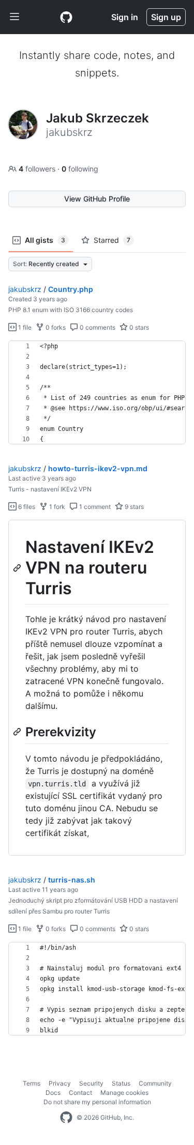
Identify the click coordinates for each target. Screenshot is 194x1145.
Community (155, 1083)
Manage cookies (124, 1092)
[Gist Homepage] (66, 17)
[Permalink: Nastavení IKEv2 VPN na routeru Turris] (18, 568)
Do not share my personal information (97, 1102)
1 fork (56, 506)
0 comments (96, 327)
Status (121, 1083)
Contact (80, 1092)
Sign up (166, 17)
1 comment (94, 506)
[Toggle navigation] (14, 17)
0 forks (55, 327)
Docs (53, 1092)
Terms (31, 1083)
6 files (26, 506)
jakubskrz (24, 289)
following (80, 168)
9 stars (133, 506)
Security (91, 1083)
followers (38, 168)
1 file (24, 327)
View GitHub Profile (97, 198)
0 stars (138, 327)
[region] (97, 392)
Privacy (60, 1083)
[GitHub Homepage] (66, 1117)
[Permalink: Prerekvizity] (18, 731)
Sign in (124, 17)
